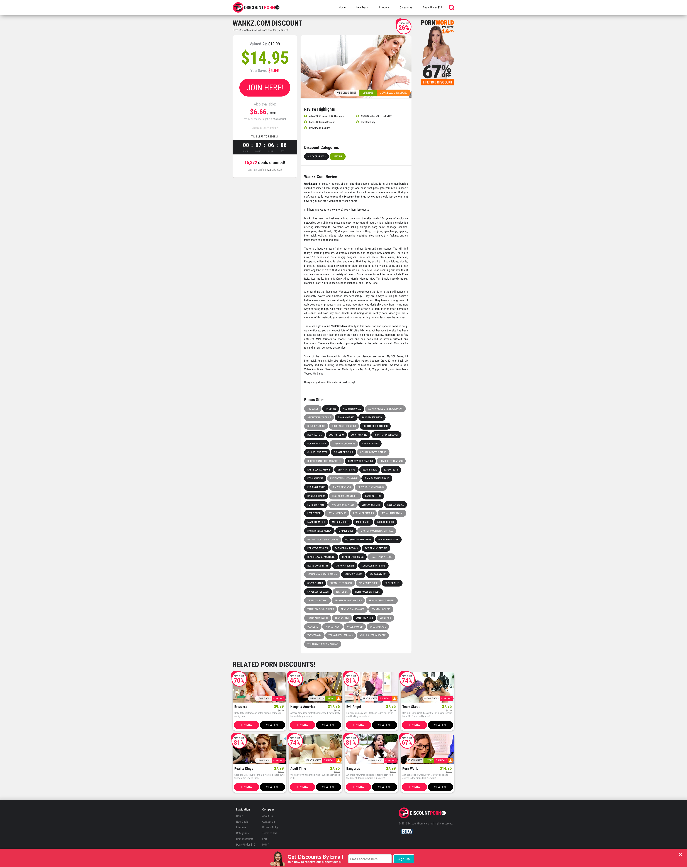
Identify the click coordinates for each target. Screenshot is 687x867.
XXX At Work (314, 635)
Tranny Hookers (381, 609)
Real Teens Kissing (353, 556)
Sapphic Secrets (344, 565)
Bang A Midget (346, 417)
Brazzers (240, 707)
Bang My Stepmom (372, 417)
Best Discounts (244, 839)
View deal (272, 725)
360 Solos (312, 408)
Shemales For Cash (341, 583)
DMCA (265, 844)
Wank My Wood (364, 618)
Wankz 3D (385, 618)
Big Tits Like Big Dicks (375, 426)
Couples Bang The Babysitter (324, 461)
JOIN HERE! (265, 87)
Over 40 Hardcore (388, 539)
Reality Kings (243, 769)
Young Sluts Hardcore (373, 635)
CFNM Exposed (370, 443)
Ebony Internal (346, 469)
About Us (267, 816)
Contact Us (268, 821)
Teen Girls (342, 591)
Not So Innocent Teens (358, 539)
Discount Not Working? (265, 127)
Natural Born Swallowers (322, 539)
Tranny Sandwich (317, 618)
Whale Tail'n (332, 626)
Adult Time (298, 769)
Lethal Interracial (392, 513)
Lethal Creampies (363, 513)
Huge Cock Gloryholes (345, 495)
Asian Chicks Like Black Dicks (385, 408)
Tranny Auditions (317, 600)
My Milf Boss (345, 530)
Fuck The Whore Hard (377, 478)
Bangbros (353, 769)
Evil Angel (353, 707)
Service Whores (353, 574)
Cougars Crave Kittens (373, 452)
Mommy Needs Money (319, 530)
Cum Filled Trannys (391, 461)
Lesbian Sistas (395, 504)
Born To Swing (359, 434)
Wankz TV (312, 626)
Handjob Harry (316, 495)
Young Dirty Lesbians (340, 635)
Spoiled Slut (392, 583)
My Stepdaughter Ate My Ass (376, 530)
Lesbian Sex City (371, 504)
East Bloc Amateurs (318, 469)
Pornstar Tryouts (317, 548)
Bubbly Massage (316, 443)
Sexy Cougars (315, 583)
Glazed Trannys (341, 487)
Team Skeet (411, 707)
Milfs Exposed (385, 522)
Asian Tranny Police (319, 417)
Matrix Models (340, 522)
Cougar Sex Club (343, 452)
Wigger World (355, 626)
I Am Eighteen (373, 495)
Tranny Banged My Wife (348, 600)
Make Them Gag (316, 522)
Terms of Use (269, 833)
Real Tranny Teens (381, 556)
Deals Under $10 (432, 7)
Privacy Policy (270, 827)
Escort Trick (369, 469)
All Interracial (352, 408)
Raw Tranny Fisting (376, 548)
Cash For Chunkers (344, 443)
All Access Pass (316, 156)
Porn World (410, 769)
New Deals (362, 7)
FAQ (264, 839)
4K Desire (330, 408)
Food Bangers (315, 478)
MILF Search (363, 522)
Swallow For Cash (318, 591)
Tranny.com (342, 618)
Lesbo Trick (314, 513)
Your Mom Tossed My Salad (322, 644)
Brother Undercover (386, 434)
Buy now (246, 725)
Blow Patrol (314, 434)
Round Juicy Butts (317, 565)
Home (342, 7)
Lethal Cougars (337, 513)
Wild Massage (378, 626)
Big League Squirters (344, 426)
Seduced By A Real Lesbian (322, 574)
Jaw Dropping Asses (343, 504)
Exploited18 (391, 469)
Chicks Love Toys (317, 452)
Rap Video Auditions (346, 548)
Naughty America (302, 707)
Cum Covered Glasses (360, 461)
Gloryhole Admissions (371, 487)
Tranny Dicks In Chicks (320, 609)
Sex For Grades (377, 574)
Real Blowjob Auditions (321, 556)
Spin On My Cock (368, 583)
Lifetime (384, 7)
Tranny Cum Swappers (381, 600)
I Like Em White (315, 504)
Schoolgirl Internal (373, 565)
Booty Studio (336, 434)
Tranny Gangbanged (352, 609)
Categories (406, 7)
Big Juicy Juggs (316, 426)
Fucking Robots (316, 487)
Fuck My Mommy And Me (343, 478)
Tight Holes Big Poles (367, 591)
